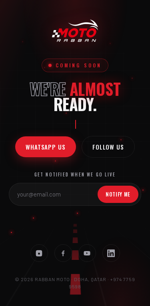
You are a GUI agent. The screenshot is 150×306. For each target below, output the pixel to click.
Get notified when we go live (75, 174)
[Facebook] (63, 253)
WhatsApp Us (46, 146)
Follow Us (108, 146)
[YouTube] (87, 253)
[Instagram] (39, 253)
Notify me (118, 194)
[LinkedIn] (111, 253)
